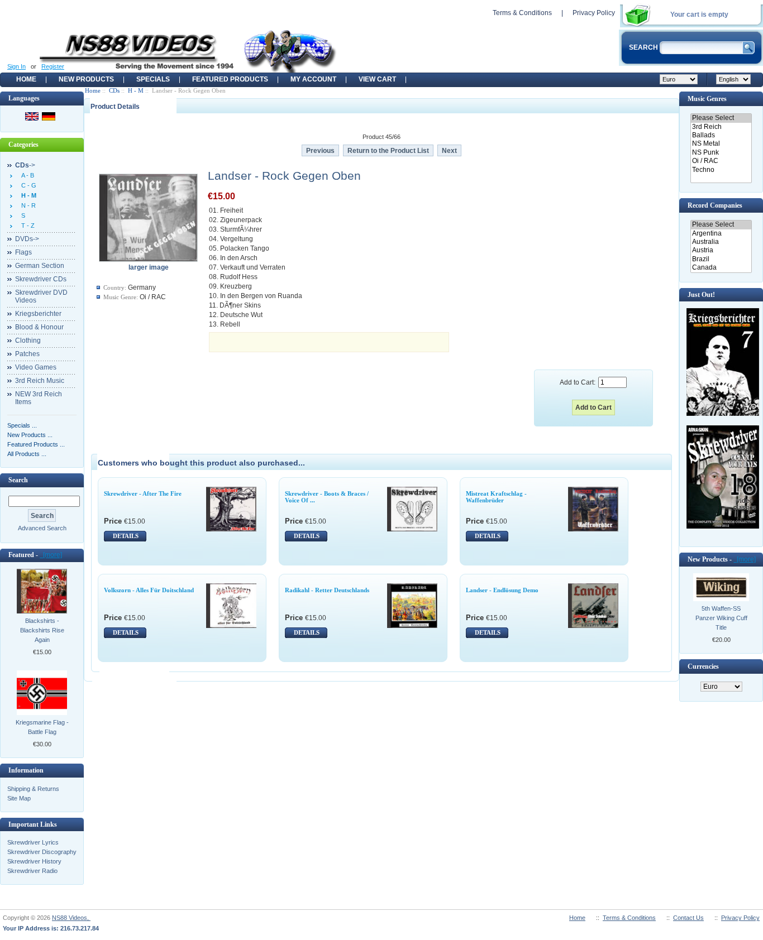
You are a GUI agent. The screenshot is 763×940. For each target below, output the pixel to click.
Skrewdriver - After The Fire (143, 493)
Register (52, 66)
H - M (136, 90)
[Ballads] (721, 135)
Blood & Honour (39, 327)
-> (25, 165)
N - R (27, 205)
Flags (23, 252)
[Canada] (721, 267)
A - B (26, 175)
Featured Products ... (36, 444)
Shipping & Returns (33, 788)
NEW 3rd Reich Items (38, 398)
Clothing (28, 340)
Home (26, 79)
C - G (27, 185)
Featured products (230, 79)
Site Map (19, 798)
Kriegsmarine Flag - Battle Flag (42, 727)
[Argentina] (721, 233)
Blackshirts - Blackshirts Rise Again (42, 630)
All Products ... (26, 453)
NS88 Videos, (71, 917)
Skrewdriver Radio (32, 870)
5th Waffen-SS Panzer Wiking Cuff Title (721, 618)
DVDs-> (27, 239)
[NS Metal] (721, 144)
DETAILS (126, 536)
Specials (153, 79)
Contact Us (688, 917)
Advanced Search (42, 528)
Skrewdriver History (34, 861)
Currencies (703, 666)
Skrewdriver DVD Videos (41, 296)
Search (18, 480)
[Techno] (721, 170)
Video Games (35, 367)
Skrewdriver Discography (42, 851)
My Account (313, 79)
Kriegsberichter (38, 314)
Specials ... (22, 425)
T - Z (26, 225)
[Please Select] (721, 118)
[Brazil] (721, 259)
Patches (27, 354)
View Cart (377, 79)
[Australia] (721, 242)
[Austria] (721, 250)
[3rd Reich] (721, 127)
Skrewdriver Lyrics (33, 842)
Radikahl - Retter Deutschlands (327, 590)
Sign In (16, 66)
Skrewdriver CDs (40, 279)
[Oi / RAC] (721, 161)
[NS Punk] (721, 152)
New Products (86, 79)
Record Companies (715, 205)
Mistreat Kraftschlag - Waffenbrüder (496, 496)
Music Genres (707, 99)
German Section (39, 266)
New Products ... (30, 434)
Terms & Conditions (522, 13)
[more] (51, 555)
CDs (114, 90)
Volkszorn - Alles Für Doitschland (149, 590)
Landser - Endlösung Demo (502, 590)
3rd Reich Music (39, 381)
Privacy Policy (594, 13)
